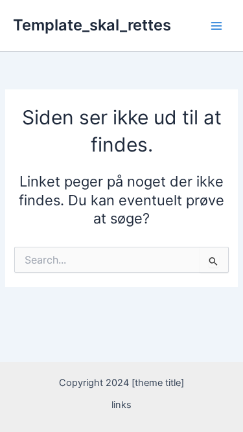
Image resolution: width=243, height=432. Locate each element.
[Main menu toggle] (216, 26)
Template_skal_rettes (92, 25)
